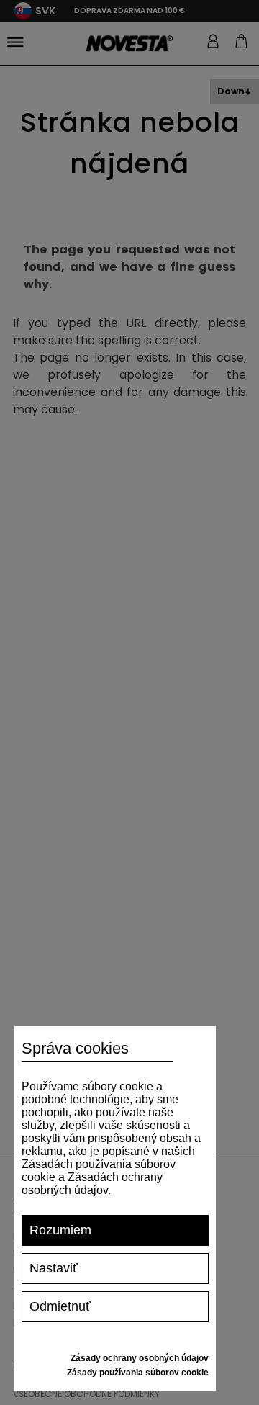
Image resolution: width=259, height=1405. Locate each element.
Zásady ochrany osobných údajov (140, 1358)
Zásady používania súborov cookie (138, 1372)
